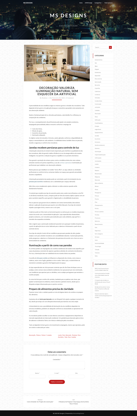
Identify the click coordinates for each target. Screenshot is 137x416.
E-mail (57, 373)
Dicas (96, 117)
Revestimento (99, 224)
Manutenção (98, 173)
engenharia (98, 129)
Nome (37, 373)
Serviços (97, 237)
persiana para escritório (36, 181)
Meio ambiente (99, 183)
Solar (96, 240)
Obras (96, 189)
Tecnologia (98, 246)
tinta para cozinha (42, 258)
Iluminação (98, 151)
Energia (97, 126)
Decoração (32, 335)
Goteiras (97, 148)
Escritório (97, 139)
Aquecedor (97, 75)
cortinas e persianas (65, 163)
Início (81, 2)
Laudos (97, 164)
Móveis (97, 186)
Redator (44, 98)
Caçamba (97, 88)
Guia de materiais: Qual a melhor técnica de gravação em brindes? (103, 295)
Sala (96, 227)
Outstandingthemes (78, 413)
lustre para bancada (64, 335)
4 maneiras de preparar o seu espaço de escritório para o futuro (74, 402)
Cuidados (97, 110)
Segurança (98, 230)
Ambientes (98, 72)
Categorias (98, 2)
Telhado (97, 249)
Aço (96, 63)
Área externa (98, 79)
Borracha (97, 85)
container (97, 107)
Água (96, 66)
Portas (97, 208)
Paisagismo (98, 192)
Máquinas (97, 177)
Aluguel (97, 69)
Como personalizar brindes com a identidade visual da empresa (102, 275)
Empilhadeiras (99, 123)
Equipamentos (99, 132)
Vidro (96, 256)
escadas (97, 135)
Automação (98, 82)
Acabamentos (98, 60)
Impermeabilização (100, 154)
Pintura (38, 335)
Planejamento (99, 205)
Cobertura (97, 91)
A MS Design (88, 2)
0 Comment (70, 98)
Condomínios (98, 101)
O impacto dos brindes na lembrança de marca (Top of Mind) (102, 282)
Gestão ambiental (100, 145)
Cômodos (97, 98)
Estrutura (97, 142)
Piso (96, 202)
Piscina (97, 199)
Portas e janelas (46, 335)
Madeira (97, 170)
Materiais (97, 180)
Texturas (97, 253)
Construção (98, 104)
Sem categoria (99, 234)
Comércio (97, 94)
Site (76, 373)
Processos (97, 218)
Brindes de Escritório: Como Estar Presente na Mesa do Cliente (102, 288)
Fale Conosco (109, 2)
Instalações (98, 161)
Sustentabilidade (99, 243)
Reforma (97, 221)
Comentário (57, 359)
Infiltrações (98, 158)
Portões (97, 215)
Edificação (97, 120)
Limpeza (97, 167)
